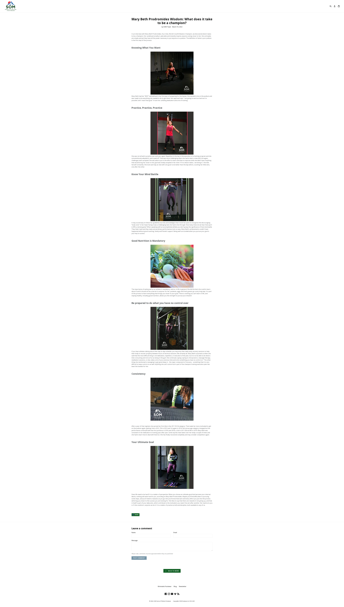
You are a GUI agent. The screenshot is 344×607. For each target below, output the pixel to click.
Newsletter (182, 586)
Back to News (173, 571)
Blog (175, 586)
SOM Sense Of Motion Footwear (162, 601)
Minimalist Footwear (164, 586)
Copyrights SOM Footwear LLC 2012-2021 (184, 601)
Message (135, 540)
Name (134, 532)
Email (175, 532)
